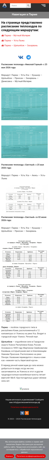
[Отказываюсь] (45, 449)
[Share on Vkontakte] (21, 57)
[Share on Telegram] (28, 57)
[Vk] (22, 413)
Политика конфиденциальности (24, 407)
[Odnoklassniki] (27, 413)
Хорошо (9, 456)
